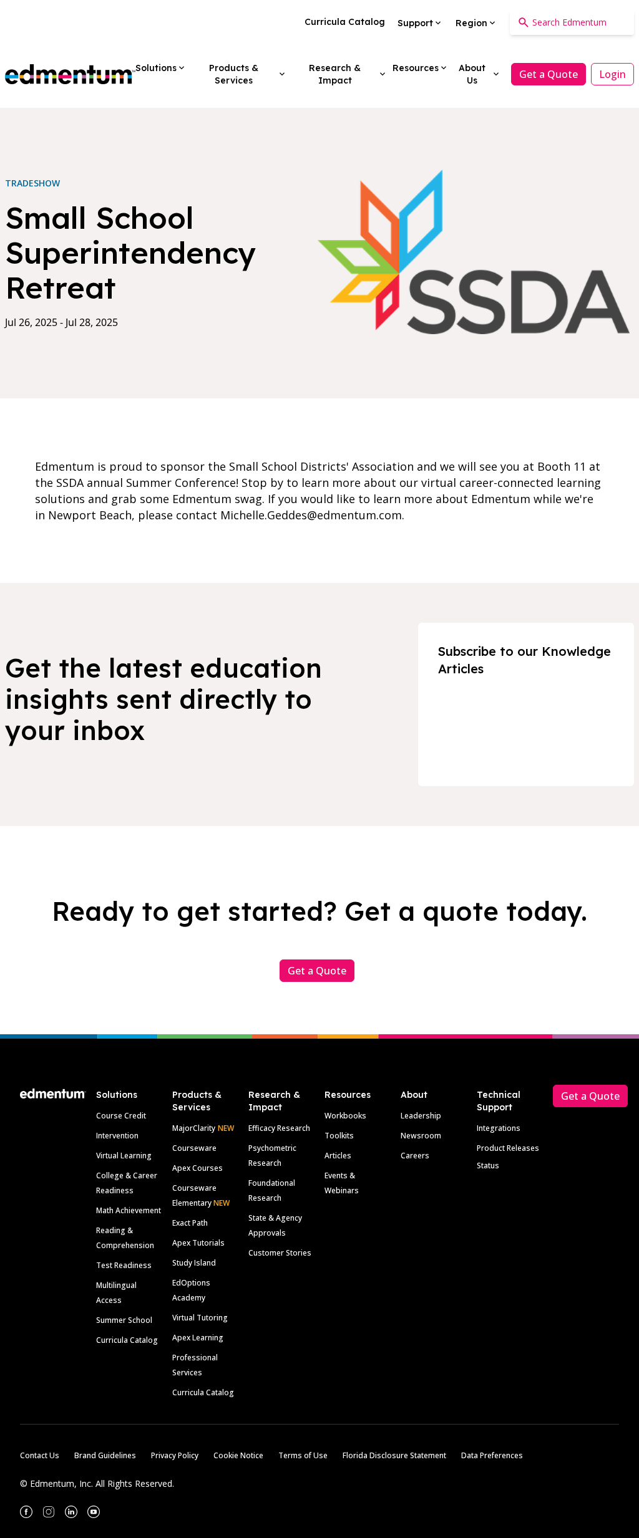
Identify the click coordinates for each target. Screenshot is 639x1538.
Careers (415, 1155)
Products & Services (197, 1101)
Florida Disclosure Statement (394, 1455)
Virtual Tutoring (200, 1317)
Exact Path (190, 1223)
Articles (337, 1155)
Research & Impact (274, 1101)
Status (488, 1165)
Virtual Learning (124, 1155)
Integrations (498, 1128)
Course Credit (121, 1115)
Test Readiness (124, 1265)
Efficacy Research (279, 1128)
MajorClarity (193, 1128)
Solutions (116, 1094)
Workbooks (345, 1115)
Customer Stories (279, 1252)
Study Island (194, 1262)
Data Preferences (492, 1455)
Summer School (124, 1320)
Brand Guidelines (105, 1455)
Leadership (421, 1115)
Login (612, 74)
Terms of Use (303, 1455)
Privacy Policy (174, 1455)
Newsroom (421, 1135)
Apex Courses (197, 1168)
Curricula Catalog (127, 1340)
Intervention (117, 1135)
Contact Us (39, 1455)
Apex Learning (197, 1337)
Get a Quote (548, 74)
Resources (347, 1094)
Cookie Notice (238, 1455)
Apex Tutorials (198, 1243)
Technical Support (498, 1101)
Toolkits (339, 1135)
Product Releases (508, 1148)
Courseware (194, 1148)
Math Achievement (128, 1210)
